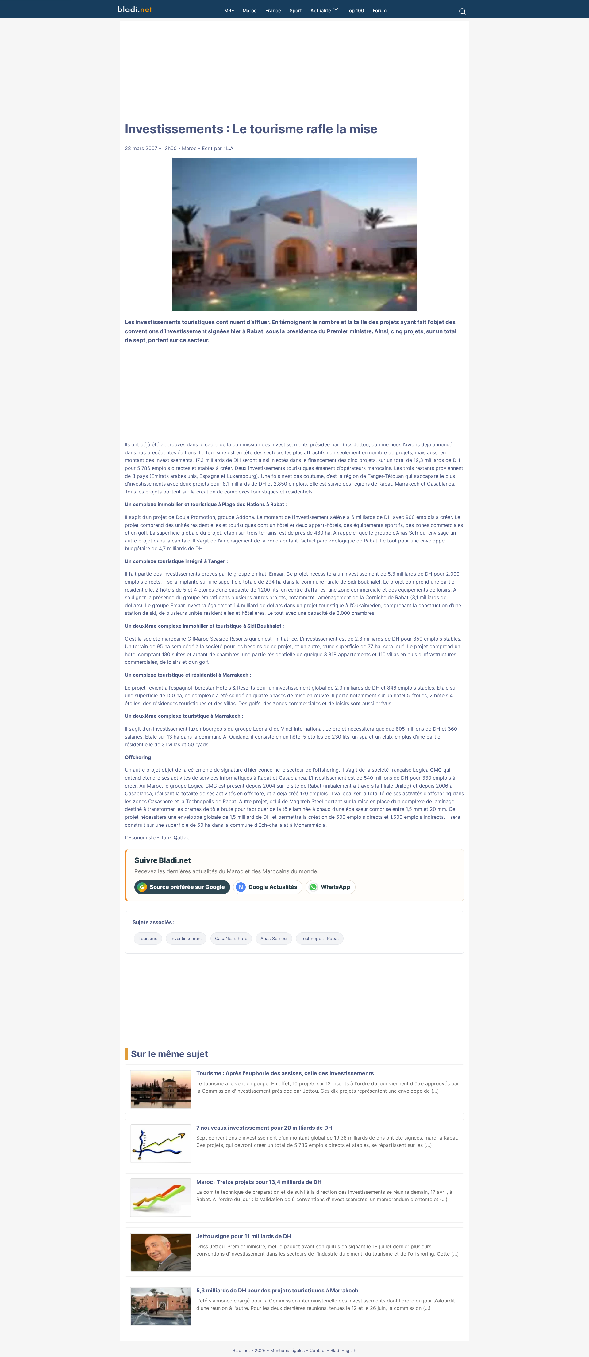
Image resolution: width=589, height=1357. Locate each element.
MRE (229, 10)
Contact (318, 1350)
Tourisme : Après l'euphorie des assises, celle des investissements (285, 1073)
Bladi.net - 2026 (249, 1350)
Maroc (250, 10)
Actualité (320, 10)
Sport (296, 10)
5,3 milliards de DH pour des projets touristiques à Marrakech (277, 1290)
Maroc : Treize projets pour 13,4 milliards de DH (258, 1182)
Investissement (186, 938)
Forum (380, 10)
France (273, 10)
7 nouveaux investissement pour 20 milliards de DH (264, 1128)
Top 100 (355, 10)
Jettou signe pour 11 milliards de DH (243, 1236)
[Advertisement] (294, 70)
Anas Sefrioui (273, 938)
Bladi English (343, 1350)
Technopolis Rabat (320, 938)
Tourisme (147, 938)
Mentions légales (287, 1350)
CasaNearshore (231, 938)
